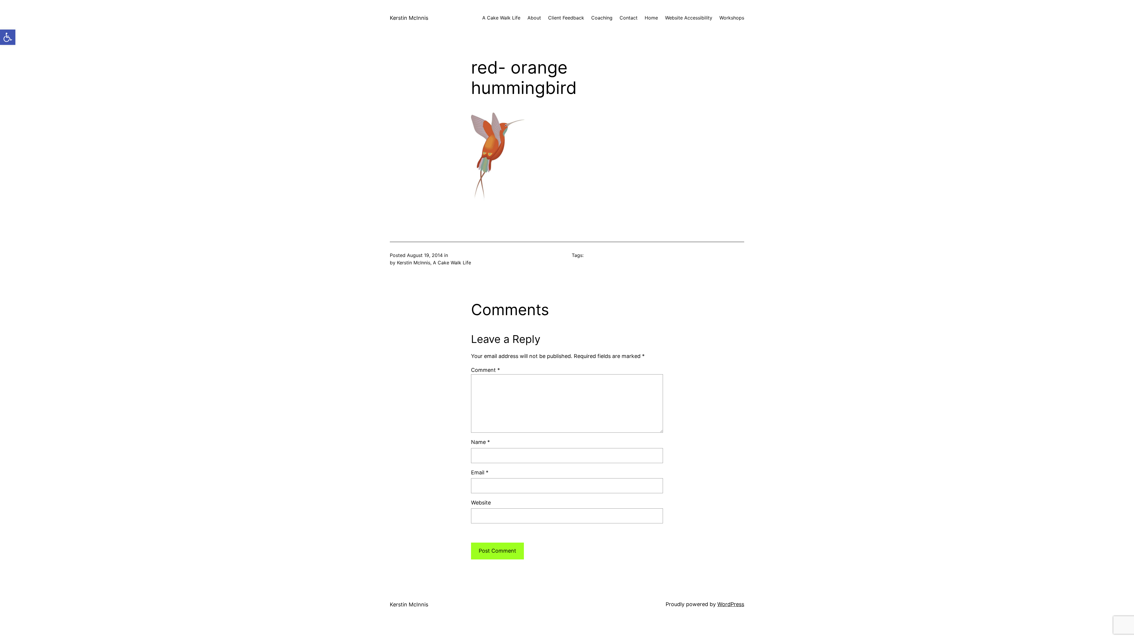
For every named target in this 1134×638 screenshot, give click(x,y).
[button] (7, 37)
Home (651, 18)
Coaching (601, 18)
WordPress (730, 604)
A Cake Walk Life (501, 18)
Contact (629, 18)
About (534, 18)
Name (480, 442)
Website (481, 502)
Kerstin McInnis (409, 18)
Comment (485, 370)
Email (479, 472)
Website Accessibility (688, 18)
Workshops (731, 18)
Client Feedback (566, 18)
